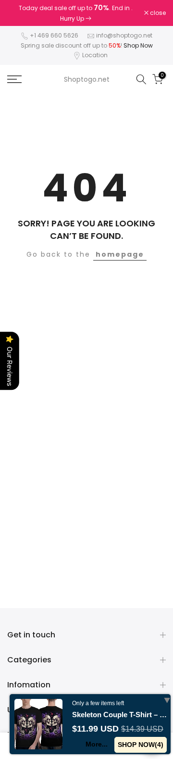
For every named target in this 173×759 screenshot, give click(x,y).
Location (95, 55)
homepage (120, 254)
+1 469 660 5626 (54, 35)
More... (97, 744)
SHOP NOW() (140, 744)
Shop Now (138, 45)
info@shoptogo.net (124, 35)
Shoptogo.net (87, 79)
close (157, 13)
